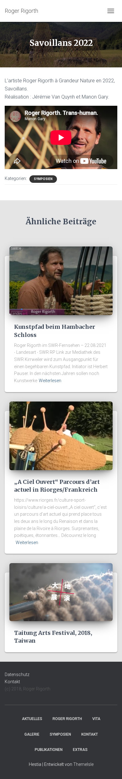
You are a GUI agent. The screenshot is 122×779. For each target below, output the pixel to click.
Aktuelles (32, 719)
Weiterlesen (50, 380)
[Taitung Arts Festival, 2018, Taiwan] (61, 591)
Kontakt (12, 681)
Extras (80, 749)
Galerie (31, 734)
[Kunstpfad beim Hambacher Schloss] (61, 280)
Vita (96, 719)
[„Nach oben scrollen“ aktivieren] (110, 766)
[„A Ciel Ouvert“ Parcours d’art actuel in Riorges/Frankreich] (61, 435)
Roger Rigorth (67, 719)
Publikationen (49, 749)
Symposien (43, 179)
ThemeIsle (83, 764)
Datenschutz (17, 674)
